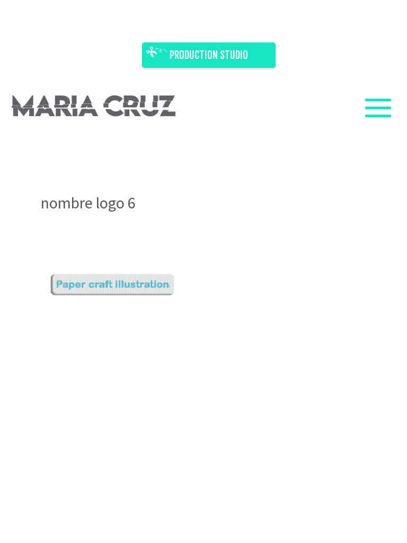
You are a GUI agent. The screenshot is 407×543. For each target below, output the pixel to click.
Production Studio (209, 55)
